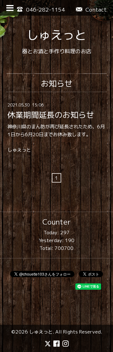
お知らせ (56, 83)
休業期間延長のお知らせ (51, 114)
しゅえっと (56, 35)
